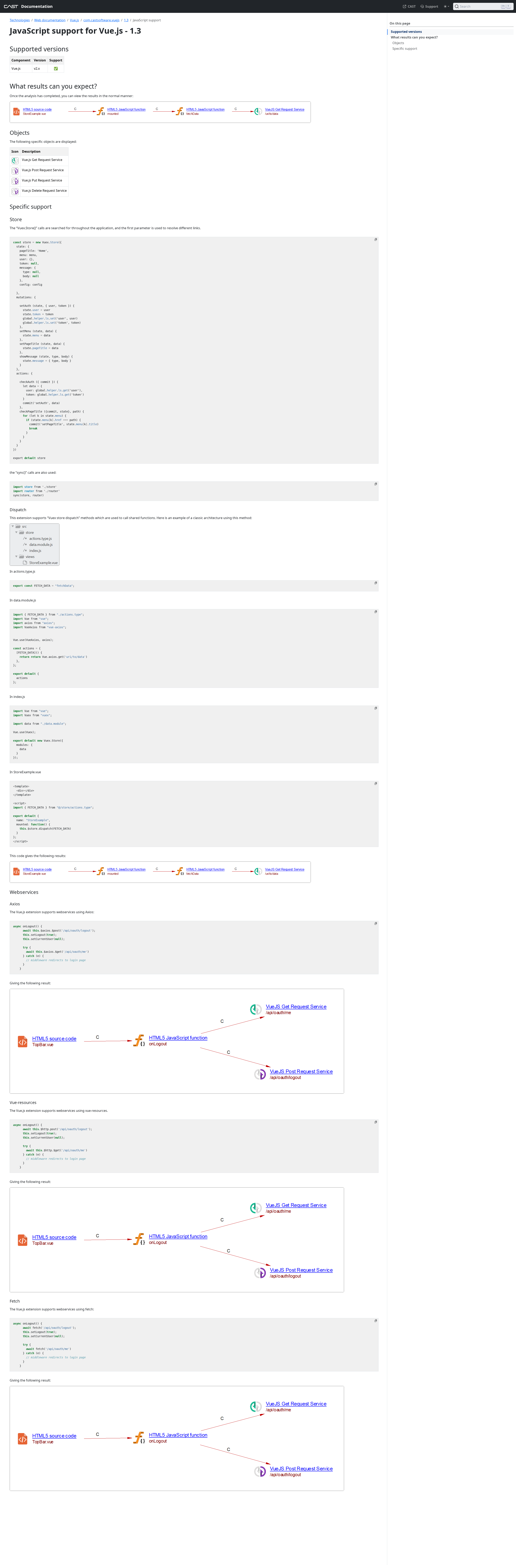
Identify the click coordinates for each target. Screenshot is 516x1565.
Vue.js (74, 20)
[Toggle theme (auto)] (446, 6)
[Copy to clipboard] (376, 239)
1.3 (126, 20)
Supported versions (406, 31)
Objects (398, 43)
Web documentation (50, 20)
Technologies (20, 20)
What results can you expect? (414, 37)
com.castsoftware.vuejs (101, 20)
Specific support (404, 48)
